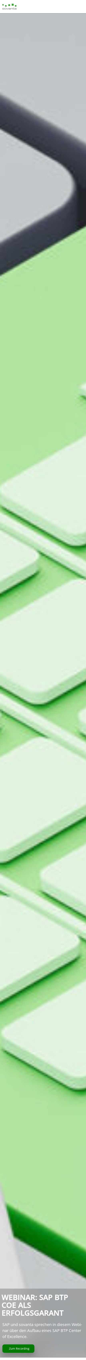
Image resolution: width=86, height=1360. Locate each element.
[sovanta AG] (9, 6)
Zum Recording (19, 1348)
